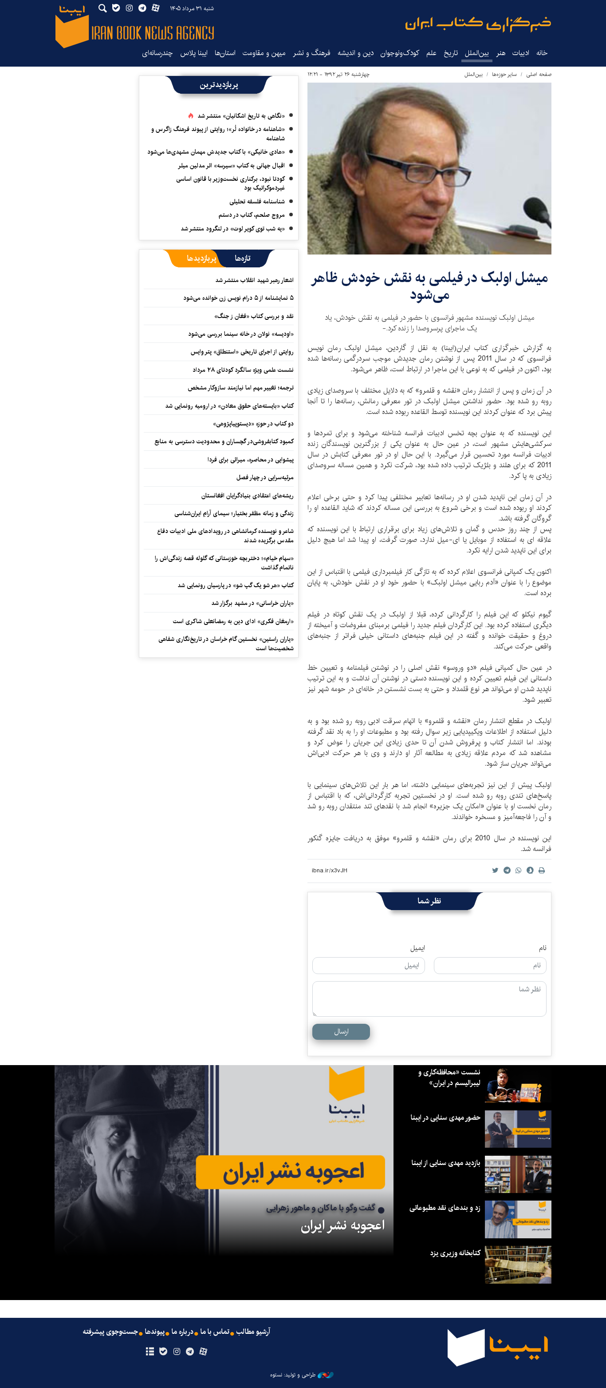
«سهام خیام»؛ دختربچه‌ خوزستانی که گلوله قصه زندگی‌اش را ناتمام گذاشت (224, 562)
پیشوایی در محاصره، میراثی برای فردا (251, 460)
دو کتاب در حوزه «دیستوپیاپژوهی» (253, 424)
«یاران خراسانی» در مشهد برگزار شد (252, 603)
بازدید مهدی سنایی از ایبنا (446, 1163)
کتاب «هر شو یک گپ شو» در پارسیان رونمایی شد (235, 585)
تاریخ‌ (451, 53)
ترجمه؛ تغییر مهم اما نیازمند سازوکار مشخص (241, 388)
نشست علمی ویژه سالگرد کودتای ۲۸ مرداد (243, 370)
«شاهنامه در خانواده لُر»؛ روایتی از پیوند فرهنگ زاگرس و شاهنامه (218, 133)
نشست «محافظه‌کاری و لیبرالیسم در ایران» (449, 1077)
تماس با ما (215, 1332)
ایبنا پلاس (194, 53)
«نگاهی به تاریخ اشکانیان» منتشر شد (241, 116)
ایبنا (478, 24)
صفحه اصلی (538, 74)
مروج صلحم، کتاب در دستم (252, 215)
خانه (542, 53)
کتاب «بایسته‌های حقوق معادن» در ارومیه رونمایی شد (229, 406)
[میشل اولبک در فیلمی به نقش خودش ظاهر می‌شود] (429, 169)
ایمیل (417, 948)
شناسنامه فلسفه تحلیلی (257, 202)
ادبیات (520, 53)
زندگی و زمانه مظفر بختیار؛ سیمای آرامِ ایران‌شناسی (234, 513)
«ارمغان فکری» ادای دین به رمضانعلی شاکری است (233, 621)
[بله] (163, 1352)
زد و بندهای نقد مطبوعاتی (444, 1208)
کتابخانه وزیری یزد (455, 1253)
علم (431, 53)
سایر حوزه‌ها (504, 74)
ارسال (341, 1032)
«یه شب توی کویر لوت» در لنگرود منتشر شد (233, 229)
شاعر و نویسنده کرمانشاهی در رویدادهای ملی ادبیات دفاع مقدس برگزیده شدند (225, 535)
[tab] (243, 258)
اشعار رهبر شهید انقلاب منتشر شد (254, 280)
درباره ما (182, 1332)
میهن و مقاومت (264, 53)
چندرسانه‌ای (157, 53)
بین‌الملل (477, 53)
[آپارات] (203, 1352)
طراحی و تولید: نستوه (292, 1375)
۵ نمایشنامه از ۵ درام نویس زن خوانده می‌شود (237, 298)
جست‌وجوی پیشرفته (110, 1332)
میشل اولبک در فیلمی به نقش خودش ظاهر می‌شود (429, 286)
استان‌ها (225, 53)
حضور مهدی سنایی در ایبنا (445, 1118)
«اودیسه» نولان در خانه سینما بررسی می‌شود (241, 334)
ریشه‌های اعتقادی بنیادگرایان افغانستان (247, 496)
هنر (500, 53)
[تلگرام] (190, 1352)
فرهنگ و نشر (312, 53)
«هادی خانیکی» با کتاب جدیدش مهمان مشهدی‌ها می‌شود (216, 152)
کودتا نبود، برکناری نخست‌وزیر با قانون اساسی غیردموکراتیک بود (230, 183)
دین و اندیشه (356, 53)
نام (543, 948)
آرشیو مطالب (253, 1332)
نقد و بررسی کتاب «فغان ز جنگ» (254, 316)
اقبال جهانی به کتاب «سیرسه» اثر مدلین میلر (231, 166)
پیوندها (155, 1332)
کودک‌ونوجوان (400, 53)
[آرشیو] (149, 1352)
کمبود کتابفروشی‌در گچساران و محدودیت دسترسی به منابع (224, 441)
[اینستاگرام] (176, 1352)
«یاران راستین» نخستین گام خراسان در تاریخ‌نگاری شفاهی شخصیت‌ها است (226, 643)
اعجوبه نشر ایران (343, 1225)
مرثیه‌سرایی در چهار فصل (265, 477)
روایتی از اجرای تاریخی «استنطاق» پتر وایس (242, 352)
